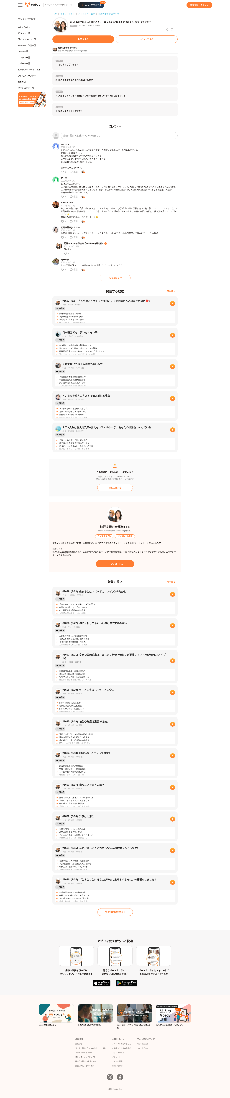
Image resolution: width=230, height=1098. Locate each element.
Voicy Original (24, 27)
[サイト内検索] (71, 5)
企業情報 (78, 1044)
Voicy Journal (142, 1044)
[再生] (172, 303)
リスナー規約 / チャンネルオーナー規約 (90, 1048)
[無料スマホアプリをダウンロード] (32, 99)
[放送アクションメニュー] (176, 29)
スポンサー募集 (118, 1053)
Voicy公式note (142, 1048)
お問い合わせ (117, 1066)
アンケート (116, 1057)
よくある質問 (117, 1061)
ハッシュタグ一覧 (26, 88)
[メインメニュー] (20, 5)
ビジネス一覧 (24, 33)
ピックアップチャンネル (29, 69)
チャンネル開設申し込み (121, 1044)
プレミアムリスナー (27, 76)
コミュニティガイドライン (85, 1057)
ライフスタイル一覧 (27, 39)
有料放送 (22, 81)
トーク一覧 (23, 51)
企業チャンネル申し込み (121, 1048)
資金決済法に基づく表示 (84, 1066)
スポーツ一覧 (24, 63)
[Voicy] (33, 5)
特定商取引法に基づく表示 (85, 1061)
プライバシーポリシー (83, 1053)
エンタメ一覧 (24, 57)
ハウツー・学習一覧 (27, 45)
